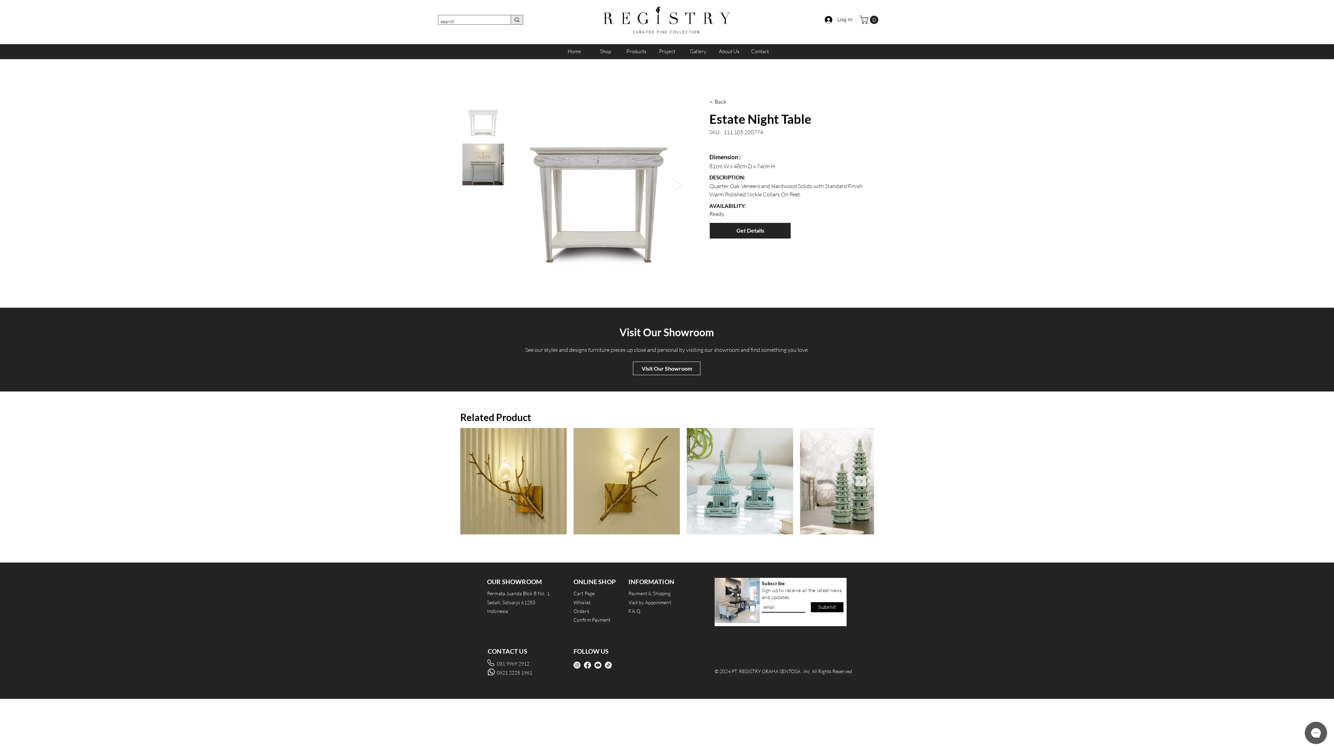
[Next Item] (678, 185)
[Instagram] (577, 665)
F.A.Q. (634, 611)
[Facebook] (587, 665)
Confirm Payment (592, 620)
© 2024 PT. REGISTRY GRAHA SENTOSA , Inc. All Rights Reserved (783, 671)
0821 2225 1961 (514, 673)
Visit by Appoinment (649, 602)
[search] (517, 19)
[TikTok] (608, 665)
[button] (870, 20)
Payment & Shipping (649, 593)
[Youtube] (597, 665)
